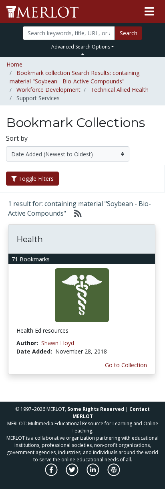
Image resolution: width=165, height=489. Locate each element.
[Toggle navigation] (149, 11)
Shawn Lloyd (57, 343)
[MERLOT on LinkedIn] (93, 474)
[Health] (82, 295)
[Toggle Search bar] (83, 54)
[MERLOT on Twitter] (72, 474)
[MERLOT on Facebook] (51, 474)
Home (14, 64)
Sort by (17, 138)
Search (128, 33)
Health (29, 239)
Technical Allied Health (120, 89)
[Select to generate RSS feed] (75, 213)
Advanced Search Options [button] (80, 46)
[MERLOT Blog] (114, 474)
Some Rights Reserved (95, 409)
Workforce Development (48, 89)
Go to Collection (126, 365)
